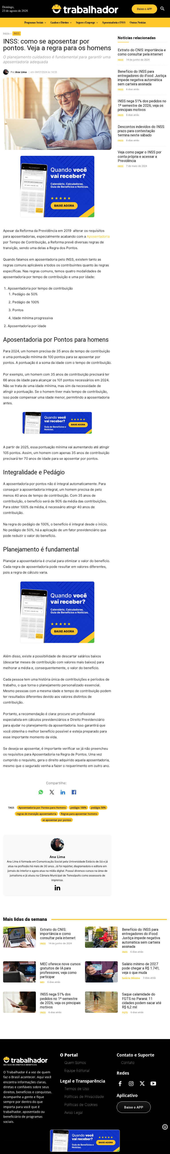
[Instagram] (131, 1084)
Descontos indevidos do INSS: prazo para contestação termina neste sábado (141, 131)
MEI (42, 982)
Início (6, 33)
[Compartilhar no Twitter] (51, 793)
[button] (162, 9)
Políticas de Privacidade (84, 1096)
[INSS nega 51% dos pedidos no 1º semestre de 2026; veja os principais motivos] (19, 1002)
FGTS (125, 1012)
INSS (16, 33)
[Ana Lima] (7, 72)
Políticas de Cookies (81, 1104)
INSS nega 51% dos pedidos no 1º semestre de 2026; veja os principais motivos (142, 105)
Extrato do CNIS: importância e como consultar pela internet (142, 52)
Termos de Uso (76, 1088)
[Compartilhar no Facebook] (74, 793)
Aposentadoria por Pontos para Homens (42, 807)
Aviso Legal (73, 1112)
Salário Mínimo (131, 978)
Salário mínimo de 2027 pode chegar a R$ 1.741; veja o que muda (140, 968)
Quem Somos (75, 1062)
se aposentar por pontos (56, 820)
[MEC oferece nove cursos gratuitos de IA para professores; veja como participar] (19, 971)
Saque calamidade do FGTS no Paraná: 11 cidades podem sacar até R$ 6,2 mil (141, 1000)
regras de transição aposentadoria (36, 813)
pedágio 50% (98, 807)
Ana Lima (21, 72)
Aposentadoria (98, 236)
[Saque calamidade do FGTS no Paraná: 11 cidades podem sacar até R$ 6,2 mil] (101, 1002)
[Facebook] (120, 1084)
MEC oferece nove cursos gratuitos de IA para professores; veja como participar (60, 970)
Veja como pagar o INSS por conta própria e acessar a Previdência (139, 156)
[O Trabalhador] (85, 8)
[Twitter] (142, 1084)
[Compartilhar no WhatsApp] (40, 793)
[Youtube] (153, 1084)
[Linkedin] (57, 888)
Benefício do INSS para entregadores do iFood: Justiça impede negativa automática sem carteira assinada (142, 77)
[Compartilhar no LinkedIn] (62, 793)
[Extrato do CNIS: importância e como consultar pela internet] (19, 937)
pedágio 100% (78, 807)
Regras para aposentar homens (79, 813)
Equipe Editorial (76, 1070)
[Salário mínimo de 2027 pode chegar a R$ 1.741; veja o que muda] (101, 971)
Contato (127, 1062)
